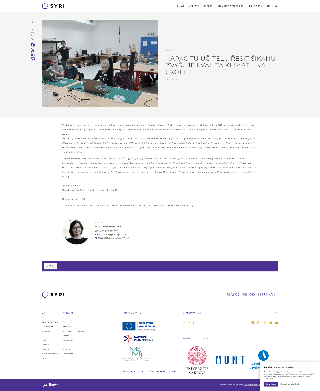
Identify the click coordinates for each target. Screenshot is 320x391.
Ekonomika (67, 340)
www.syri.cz (47, 331)
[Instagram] (259, 323)
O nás (180, 6)
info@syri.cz (47, 327)
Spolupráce (67, 354)
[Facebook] (253, 323)
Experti (209, 6)
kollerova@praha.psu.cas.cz (114, 234)
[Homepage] (54, 6)
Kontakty (255, 6)
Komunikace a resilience (73, 331)
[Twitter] (265, 323)
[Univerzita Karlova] (197, 360)
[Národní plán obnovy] (140, 338)
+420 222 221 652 (108, 231)
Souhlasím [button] (271, 384)
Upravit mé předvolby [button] (290, 384)
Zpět (51, 266)
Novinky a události (231, 6)
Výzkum (194, 6)
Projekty (66, 349)
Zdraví (65, 322)
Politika (65, 336)
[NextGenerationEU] (140, 326)
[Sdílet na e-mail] (33, 59)
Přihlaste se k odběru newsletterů (149, 371)
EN (268, 6)
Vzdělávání (67, 327)
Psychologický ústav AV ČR (113, 238)
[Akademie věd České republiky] (263, 360)
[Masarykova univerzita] (230, 360)
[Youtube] (277, 323)
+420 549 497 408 (50, 322)
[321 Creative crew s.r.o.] (50, 385)
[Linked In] (271, 323)
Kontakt (45, 358)
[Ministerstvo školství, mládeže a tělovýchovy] (140, 354)
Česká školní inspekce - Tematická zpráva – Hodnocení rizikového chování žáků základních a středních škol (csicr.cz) (127, 205)
